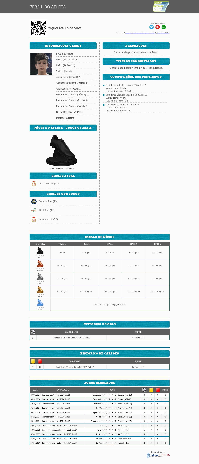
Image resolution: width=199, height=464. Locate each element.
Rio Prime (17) (46, 210)
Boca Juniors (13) (48, 201)
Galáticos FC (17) (49, 183)
